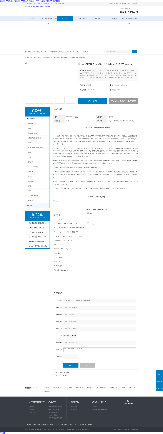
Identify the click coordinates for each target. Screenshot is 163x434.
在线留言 (118, 4)
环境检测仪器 (48, 57)
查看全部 (29, 205)
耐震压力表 (79, 387)
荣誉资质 (74, 409)
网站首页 (33, 18)
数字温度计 (31, 176)
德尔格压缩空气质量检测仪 (35, 147)
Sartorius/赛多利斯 (33, 167)
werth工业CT (68, 387)
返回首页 (112, 4)
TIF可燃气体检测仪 (33, 195)
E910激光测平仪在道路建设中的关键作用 (38, 246)
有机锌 (123, 387)
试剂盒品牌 (47, 391)
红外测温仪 (31, 181)
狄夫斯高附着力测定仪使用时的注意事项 (38, 232)
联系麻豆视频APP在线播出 (130, 4)
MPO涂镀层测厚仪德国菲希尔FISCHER (56, 406)
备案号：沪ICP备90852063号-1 (81, 429)
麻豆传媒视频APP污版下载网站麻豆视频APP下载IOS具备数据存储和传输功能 (38, 237)
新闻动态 (32, 409)
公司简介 (32, 406)
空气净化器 (132, 387)
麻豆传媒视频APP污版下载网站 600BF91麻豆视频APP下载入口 (56, 412)
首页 (34, 57)
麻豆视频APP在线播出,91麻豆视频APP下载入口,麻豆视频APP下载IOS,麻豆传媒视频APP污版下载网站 (30, 1)
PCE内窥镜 (90, 387)
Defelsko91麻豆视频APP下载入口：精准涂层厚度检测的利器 (38, 227)
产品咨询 (92, 101)
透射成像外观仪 (32, 133)
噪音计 (30, 186)
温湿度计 (30, 171)
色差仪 (30, 157)
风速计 (30, 191)
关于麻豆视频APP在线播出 (49, 19)
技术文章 (98, 18)
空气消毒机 (113, 387)
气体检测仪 (31, 200)
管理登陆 (127, 429)
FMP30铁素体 (63, 375)
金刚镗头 (46, 387)
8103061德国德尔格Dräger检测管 (56, 418)
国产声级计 (31, 162)
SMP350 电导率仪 (64, 372)
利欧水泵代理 (57, 387)
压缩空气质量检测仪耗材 (35, 138)
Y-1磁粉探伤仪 (53, 415)
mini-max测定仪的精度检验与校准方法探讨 (38, 241)
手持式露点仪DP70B (54, 409)
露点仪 (30, 143)
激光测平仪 (31, 123)
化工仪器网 (121, 429)
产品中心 (65, 18)
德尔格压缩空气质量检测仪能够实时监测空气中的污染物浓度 (38, 223)
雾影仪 (30, 152)
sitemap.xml (134, 429)
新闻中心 (81, 18)
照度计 (56, 57)
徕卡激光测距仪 (101, 387)
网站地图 (2, 433)
